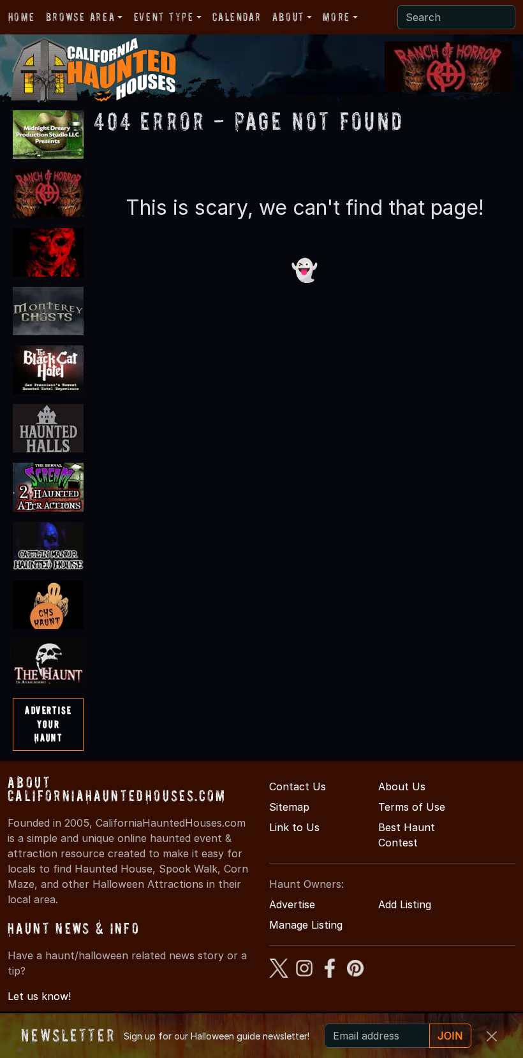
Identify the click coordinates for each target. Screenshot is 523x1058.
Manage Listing (306, 924)
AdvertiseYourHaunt (48, 723)
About (288, 17)
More (336, 17)
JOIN (450, 1035)
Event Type (164, 17)
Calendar (236, 17)
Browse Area (80, 17)
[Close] (491, 1036)
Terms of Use (411, 807)
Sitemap (289, 807)
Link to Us (294, 827)
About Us (401, 786)
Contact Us (297, 786)
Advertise (292, 904)
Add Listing (404, 904)
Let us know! (39, 996)
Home (21, 17)
